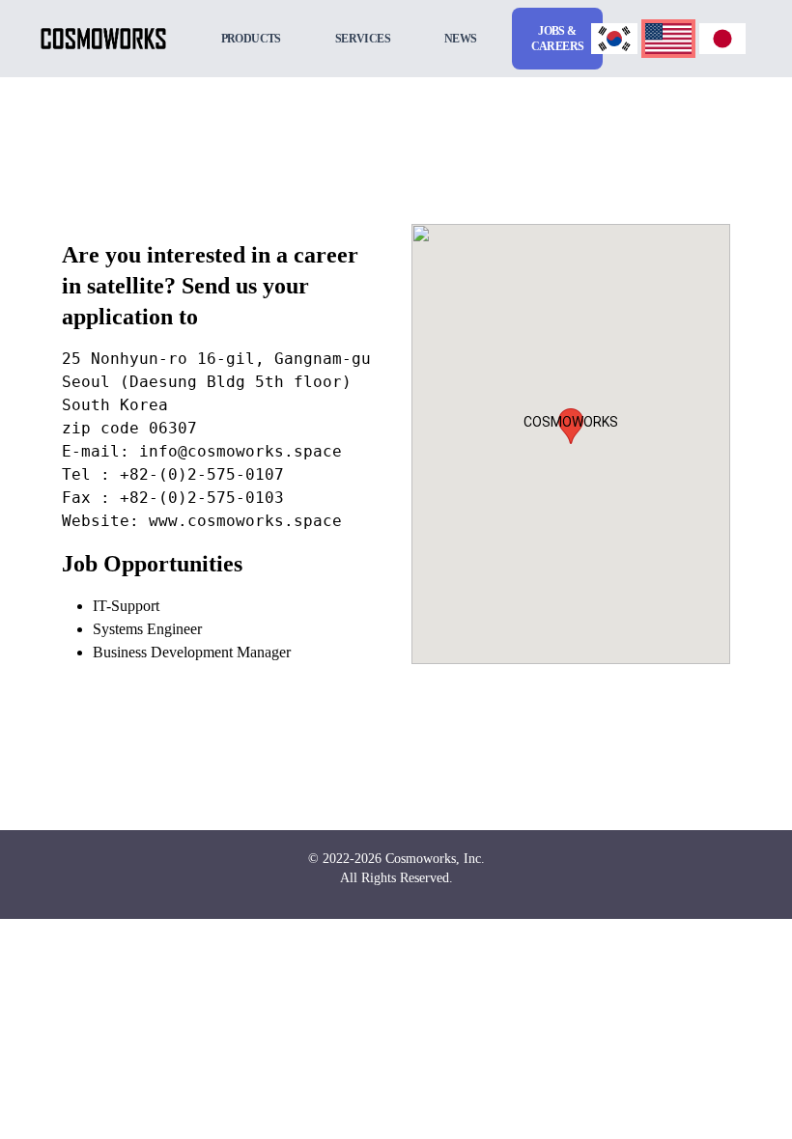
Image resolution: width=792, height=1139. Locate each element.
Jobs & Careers (557, 38)
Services (362, 38)
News (460, 38)
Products (251, 38)
